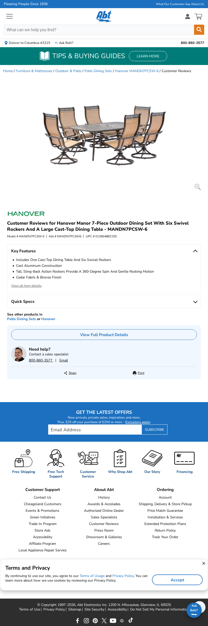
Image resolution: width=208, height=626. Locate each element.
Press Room (104, 530)
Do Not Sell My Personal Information (159, 609)
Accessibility (42, 537)
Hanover (48, 319)
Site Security (94, 609)
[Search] (199, 30)
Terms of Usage (92, 575)
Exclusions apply (137, 422)
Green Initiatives (42, 517)
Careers (104, 543)
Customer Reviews (104, 523)
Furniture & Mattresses (34, 71)
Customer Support (42, 489)
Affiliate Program (42, 543)
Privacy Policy (54, 609)
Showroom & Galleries (104, 537)
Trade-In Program (43, 523)
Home (8, 71)
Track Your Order (165, 537)
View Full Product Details (104, 335)
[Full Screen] (198, 187)
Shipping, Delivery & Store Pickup (165, 504)
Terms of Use (29, 609)
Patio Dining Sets (98, 71)
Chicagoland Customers (42, 504)
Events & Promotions (42, 510)
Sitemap (74, 609)
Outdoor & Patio (68, 71)
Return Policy (165, 530)
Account (165, 497)
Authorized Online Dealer (104, 510)
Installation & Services (165, 517)
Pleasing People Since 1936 (26, 4)
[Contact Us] (18, 360)
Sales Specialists (104, 517)
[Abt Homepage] (104, 16)
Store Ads (42, 530)
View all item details (26, 286)
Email (63, 360)
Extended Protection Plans (165, 523)
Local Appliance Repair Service (42, 550)
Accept (177, 580)
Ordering (165, 489)
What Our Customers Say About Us (180, 4)
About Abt (104, 489)
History (104, 497)
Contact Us (42, 497)
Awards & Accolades (104, 504)
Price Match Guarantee (165, 510)
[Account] (188, 16)
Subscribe (154, 429)
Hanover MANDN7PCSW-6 (137, 71)
